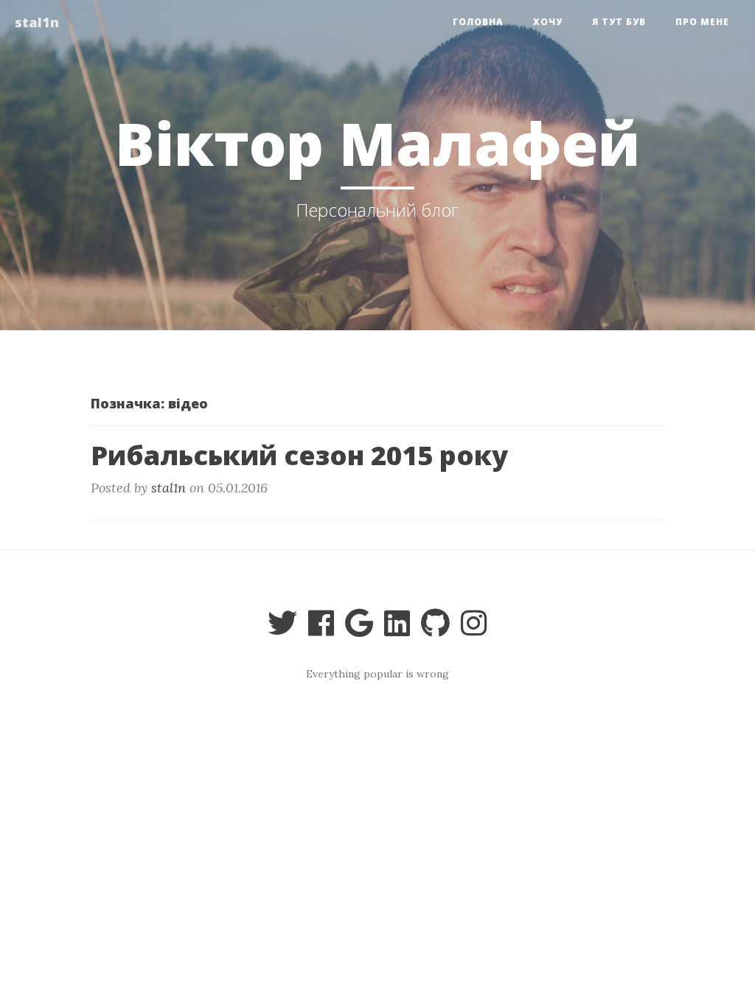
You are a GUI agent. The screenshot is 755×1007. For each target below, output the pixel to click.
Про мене (702, 21)
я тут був (619, 21)
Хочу (548, 21)
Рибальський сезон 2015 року (299, 455)
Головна (478, 21)
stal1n (37, 22)
